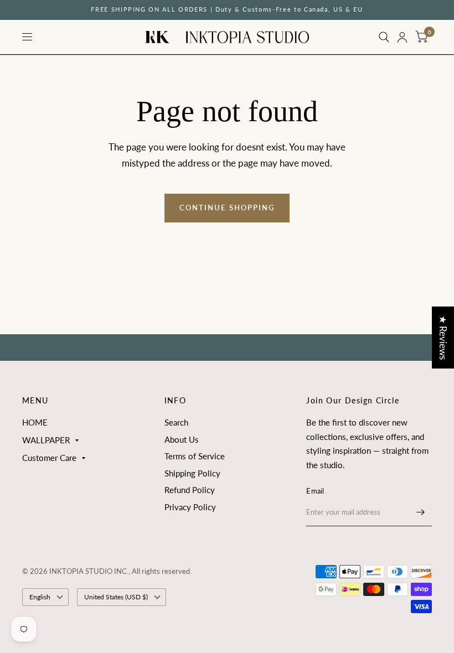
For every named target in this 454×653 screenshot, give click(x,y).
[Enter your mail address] (421, 511)
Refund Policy (189, 490)
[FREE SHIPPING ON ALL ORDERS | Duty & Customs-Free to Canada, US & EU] (227, 9)
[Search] (384, 37)
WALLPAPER (46, 440)
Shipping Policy (192, 473)
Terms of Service (194, 456)
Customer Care (49, 458)
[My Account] (402, 37)
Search (176, 422)
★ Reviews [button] (443, 337)
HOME (35, 422)
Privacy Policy (190, 507)
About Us (181, 439)
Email (315, 490)
